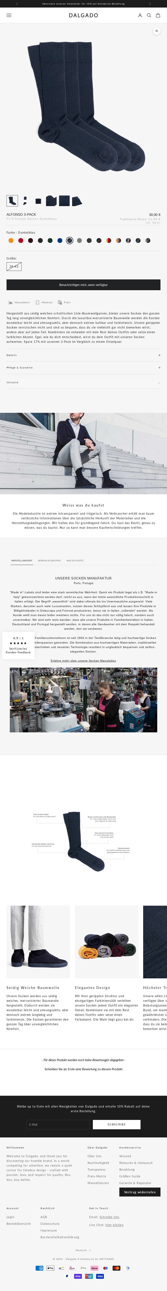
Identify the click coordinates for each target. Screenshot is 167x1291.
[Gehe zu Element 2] (25, 201)
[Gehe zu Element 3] (38, 201)
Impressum (49, 1230)
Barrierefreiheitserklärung (60, 1237)
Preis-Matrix (97, 1176)
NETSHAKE (107, 1259)
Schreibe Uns (110, 1217)
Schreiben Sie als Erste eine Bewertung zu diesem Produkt (83, 1069)
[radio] (11, 240)
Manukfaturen (98, 1183)
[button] (83, 1068)
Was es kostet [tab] (75, 560)
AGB (44, 1217)
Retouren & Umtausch (136, 1163)
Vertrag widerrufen (140, 1192)
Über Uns (95, 1156)
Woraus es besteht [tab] (49, 560)
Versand (125, 1156)
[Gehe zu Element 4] (51, 201)
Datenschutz (50, 1223)
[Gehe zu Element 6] (77, 201)
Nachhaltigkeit (99, 1163)
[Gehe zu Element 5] (64, 201)
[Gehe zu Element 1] (12, 201)
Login (10, 1217)
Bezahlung (127, 1169)
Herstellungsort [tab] (21, 560)
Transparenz (96, 1169)
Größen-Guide (130, 1176)
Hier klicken (114, 1225)
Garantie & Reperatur (135, 1183)
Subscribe (117, 1124)
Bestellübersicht (19, 1223)
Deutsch (81, 1250)
